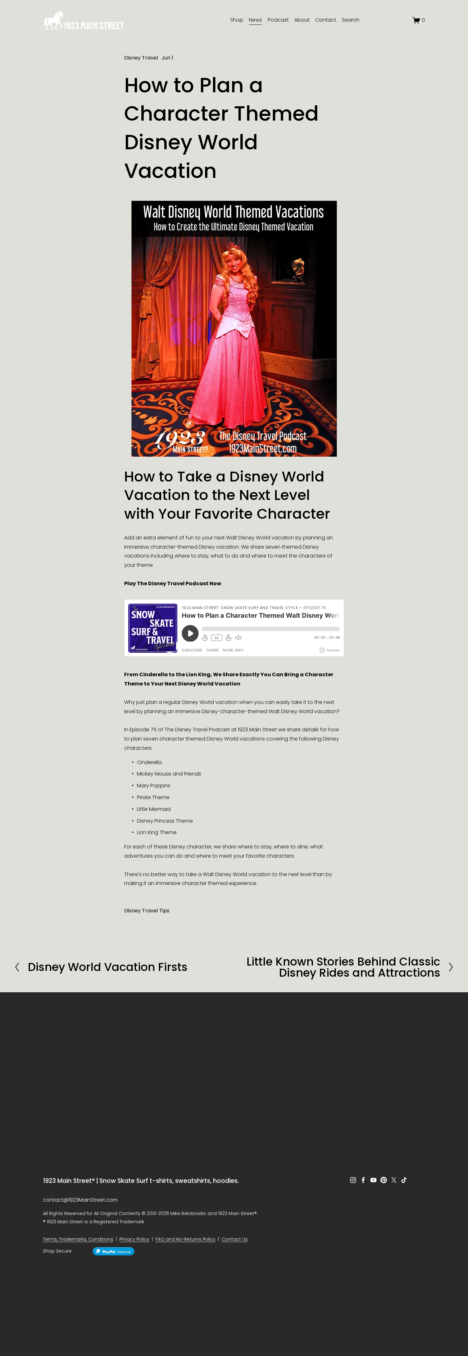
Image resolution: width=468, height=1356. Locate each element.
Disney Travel (141, 57)
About (301, 20)
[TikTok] (404, 1180)
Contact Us (235, 1239)
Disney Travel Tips (146, 910)
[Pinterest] (383, 1180)
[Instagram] (353, 1180)
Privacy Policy (134, 1239)
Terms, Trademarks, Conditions (78, 1239)
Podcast (278, 20)
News (255, 20)
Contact (325, 20)
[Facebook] (363, 1180)
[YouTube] (373, 1180)
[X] (394, 1180)
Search (350, 20)
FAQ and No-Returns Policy (185, 1239)
